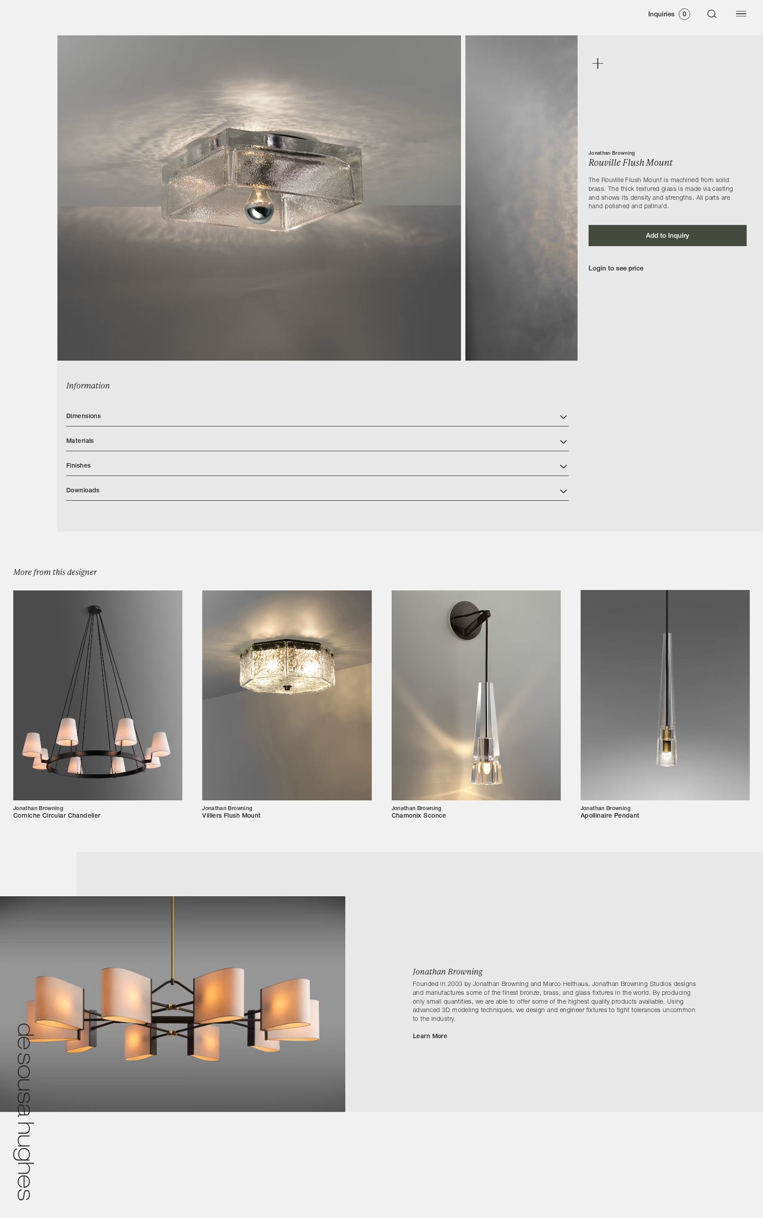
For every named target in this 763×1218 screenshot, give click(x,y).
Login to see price (616, 269)
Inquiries (667, 14)
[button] (317, 414)
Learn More (430, 1037)
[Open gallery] (597, 64)
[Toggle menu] (741, 14)
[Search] (712, 14)
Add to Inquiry (667, 236)
